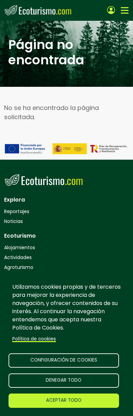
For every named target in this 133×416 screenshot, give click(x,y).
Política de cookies (34, 339)
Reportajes (16, 211)
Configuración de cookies (63, 360)
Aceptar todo (64, 400)
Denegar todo (64, 380)
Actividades (18, 257)
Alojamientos (19, 247)
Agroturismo (18, 267)
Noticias (13, 221)
